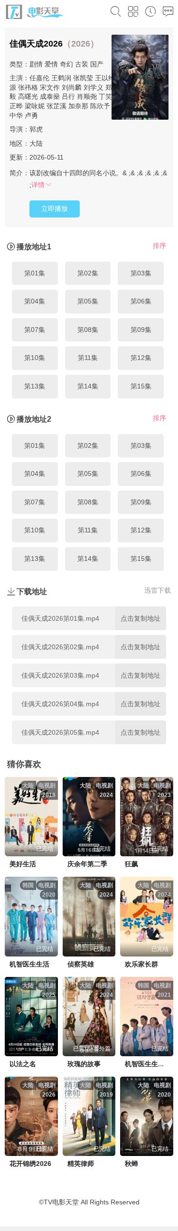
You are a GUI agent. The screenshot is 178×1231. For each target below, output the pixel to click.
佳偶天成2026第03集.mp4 (60, 675)
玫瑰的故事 (84, 1064)
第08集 (87, 329)
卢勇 (31, 115)
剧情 (36, 64)
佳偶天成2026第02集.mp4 (60, 647)
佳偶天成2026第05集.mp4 (60, 732)
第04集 (34, 301)
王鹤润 (61, 78)
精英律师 (80, 1163)
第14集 (87, 386)
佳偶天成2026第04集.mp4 (60, 704)
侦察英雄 (80, 964)
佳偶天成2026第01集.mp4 (60, 618)
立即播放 (54, 208)
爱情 (51, 64)
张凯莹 (83, 78)
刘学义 (93, 87)
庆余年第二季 (87, 864)
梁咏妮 (35, 106)
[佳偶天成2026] (140, 79)
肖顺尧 (87, 96)
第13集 (34, 386)
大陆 (36, 143)
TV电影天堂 (61, 1202)
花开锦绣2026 (30, 1163)
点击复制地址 (140, 618)
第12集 (141, 357)
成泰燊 (50, 96)
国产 (96, 64)
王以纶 (105, 78)
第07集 (34, 329)
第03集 (141, 273)
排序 (159, 245)
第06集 (141, 301)
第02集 (87, 273)
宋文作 (50, 87)
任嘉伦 (39, 78)
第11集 (88, 357)
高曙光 (28, 96)
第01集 (34, 273)
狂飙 (131, 864)
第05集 (87, 301)
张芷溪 (56, 106)
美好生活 (22, 864)
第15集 (141, 386)
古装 (81, 64)
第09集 (141, 329)
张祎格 (28, 87)
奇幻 (66, 64)
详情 (38, 185)
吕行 (68, 96)
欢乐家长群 (141, 964)
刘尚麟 (72, 87)
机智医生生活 (29, 964)
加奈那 (78, 106)
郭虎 (36, 129)
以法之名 (22, 1064)
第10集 (34, 357)
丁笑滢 (109, 96)
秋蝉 (131, 1163)
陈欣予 (100, 106)
